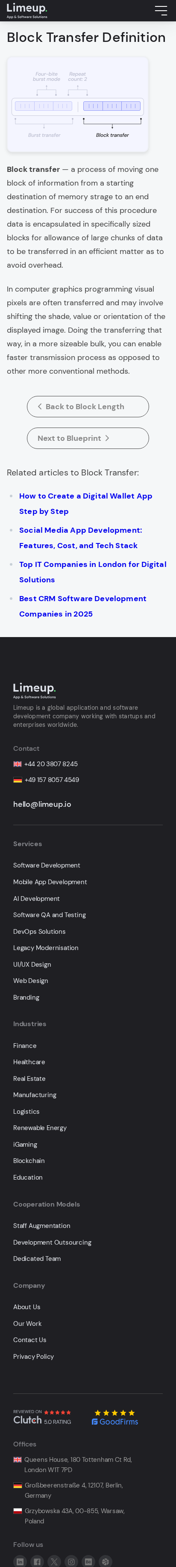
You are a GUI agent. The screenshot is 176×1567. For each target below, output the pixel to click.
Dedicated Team (37, 1259)
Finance (25, 1046)
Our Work (27, 1324)
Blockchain (29, 1161)
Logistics (26, 1112)
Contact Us (30, 1340)
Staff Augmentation (41, 1226)
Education (28, 1178)
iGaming (25, 1145)
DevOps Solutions (39, 932)
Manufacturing (34, 1095)
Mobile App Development (50, 882)
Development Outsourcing (52, 1243)
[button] (161, 10)
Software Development (46, 866)
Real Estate (29, 1079)
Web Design (30, 981)
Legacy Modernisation (46, 948)
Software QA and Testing (49, 915)
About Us (26, 1307)
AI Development (36, 899)
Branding (26, 998)
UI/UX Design (32, 965)
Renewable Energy (40, 1128)
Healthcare (29, 1062)
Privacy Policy (33, 1357)
